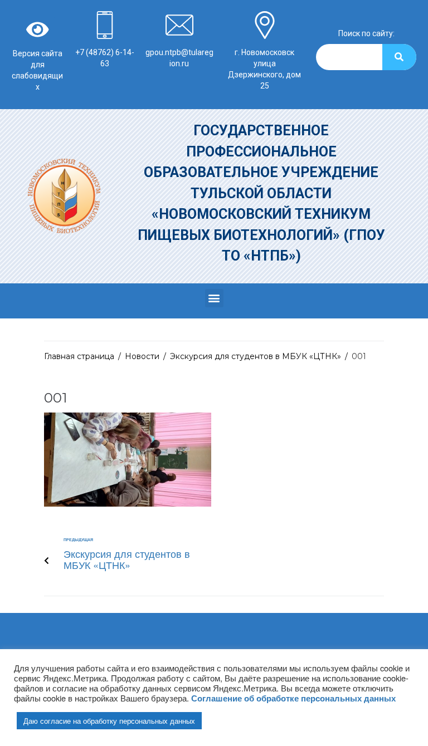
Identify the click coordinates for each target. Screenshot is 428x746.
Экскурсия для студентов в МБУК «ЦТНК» (255, 356)
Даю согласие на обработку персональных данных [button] (109, 720)
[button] (214, 298)
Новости (142, 356)
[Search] (399, 57)
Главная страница (79, 356)
